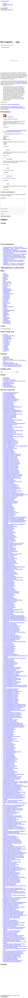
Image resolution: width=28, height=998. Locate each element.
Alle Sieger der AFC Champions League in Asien (13, 615)
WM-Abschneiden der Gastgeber (10, 933)
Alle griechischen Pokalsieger (9, 500)
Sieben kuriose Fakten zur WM (9, 909)
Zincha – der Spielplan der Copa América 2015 (13, 952)
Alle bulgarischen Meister (8, 408)
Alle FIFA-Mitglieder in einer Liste (10, 442)
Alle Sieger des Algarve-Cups (9, 633)
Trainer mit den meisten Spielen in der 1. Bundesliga (14, 922)
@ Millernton (6, 348)
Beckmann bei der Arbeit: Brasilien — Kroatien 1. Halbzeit (15, 781)
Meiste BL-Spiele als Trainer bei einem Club (12, 851)
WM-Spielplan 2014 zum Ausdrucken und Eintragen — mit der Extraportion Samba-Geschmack (14, 939)
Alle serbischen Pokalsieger (8, 614)
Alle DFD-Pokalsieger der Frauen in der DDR (12, 426)
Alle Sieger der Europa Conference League (12, 626)
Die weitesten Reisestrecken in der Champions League (14, 796)
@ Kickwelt (5, 340)
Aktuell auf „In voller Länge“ (14, 267)
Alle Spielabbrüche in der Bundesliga (10, 654)
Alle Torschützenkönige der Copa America (12, 678)
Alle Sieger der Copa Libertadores (10, 624)
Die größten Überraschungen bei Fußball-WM (12, 789)
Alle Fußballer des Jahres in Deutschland (11, 463)
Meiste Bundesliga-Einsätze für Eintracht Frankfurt (13, 857)
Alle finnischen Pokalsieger (8, 450)
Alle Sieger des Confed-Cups (9, 634)
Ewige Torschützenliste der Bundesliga (11, 819)
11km (4, 273)
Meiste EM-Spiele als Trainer (9, 871)
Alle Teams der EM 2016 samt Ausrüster (11, 668)
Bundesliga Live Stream (8, 359)
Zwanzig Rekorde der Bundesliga (10, 958)
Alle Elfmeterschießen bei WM (9, 432)
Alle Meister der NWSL (8, 546)
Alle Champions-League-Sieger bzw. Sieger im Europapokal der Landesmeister (13, 414)
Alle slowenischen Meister (8, 647)
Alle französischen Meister (8, 451)
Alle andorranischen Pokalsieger (9, 398)
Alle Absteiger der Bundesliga (9, 393)
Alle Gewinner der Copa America (10, 486)
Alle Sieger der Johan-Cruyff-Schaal (10, 627)
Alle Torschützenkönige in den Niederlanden (12, 691)
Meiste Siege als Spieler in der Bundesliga (11, 879)
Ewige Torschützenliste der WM (9, 825)
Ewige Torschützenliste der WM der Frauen (12, 826)
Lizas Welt (5, 301)
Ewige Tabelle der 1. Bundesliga (10, 813)
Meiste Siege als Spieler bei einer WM (11, 878)
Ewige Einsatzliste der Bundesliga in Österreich (13, 808)
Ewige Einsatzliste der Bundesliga (10, 807)
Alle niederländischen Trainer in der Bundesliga (13, 569)
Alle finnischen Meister (8, 449)
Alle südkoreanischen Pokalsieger (10, 664)
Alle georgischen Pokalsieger (9, 483)
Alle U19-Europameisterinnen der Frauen (11, 736)
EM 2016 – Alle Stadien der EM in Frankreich (12, 800)
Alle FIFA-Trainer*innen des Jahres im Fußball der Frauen (15, 445)
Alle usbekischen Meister (8, 749)
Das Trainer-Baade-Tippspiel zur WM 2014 (12, 787)
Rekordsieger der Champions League (10, 899)
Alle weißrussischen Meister (9, 756)
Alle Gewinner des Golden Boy (9, 492)
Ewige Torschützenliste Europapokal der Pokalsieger (14, 831)
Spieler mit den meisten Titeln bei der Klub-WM (13, 914)
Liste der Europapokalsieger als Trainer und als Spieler (14, 846)
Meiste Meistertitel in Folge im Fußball (11, 876)
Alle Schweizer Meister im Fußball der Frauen (12, 609)
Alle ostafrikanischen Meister (9, 582)
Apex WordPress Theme (6, 995)
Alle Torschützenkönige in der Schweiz (11, 693)
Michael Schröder (6, 303)
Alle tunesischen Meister (8, 730)
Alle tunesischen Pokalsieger (9, 731)
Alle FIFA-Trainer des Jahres (9, 444)
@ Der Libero (6, 342)
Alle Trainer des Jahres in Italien (9, 720)
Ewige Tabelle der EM (7, 814)
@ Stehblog (5, 346)
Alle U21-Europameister (8, 739)
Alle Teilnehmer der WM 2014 (9, 669)
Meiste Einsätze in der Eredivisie (10, 863)
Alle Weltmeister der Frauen (9, 762)
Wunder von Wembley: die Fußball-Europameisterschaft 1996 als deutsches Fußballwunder (14, 947)
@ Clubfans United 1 (7, 338)
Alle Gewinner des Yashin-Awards (10, 496)
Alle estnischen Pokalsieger (8, 438)
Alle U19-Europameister (8, 735)
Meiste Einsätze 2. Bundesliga (9, 858)
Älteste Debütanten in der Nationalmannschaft (12, 960)
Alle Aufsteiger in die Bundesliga (10, 400)
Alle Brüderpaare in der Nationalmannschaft (12, 406)
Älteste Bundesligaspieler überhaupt (10, 959)
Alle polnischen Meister (8, 587)
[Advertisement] (14, 25)
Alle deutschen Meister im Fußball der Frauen (12, 419)
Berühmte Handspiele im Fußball (10, 783)
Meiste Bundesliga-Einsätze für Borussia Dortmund (13, 853)
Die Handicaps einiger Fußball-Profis (10, 790)
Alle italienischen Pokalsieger (9, 511)
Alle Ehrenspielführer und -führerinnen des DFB (13, 430)
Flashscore (5, 287)
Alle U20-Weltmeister (7, 737)
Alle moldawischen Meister (8, 559)
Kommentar (3, 198)
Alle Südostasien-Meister (8, 665)
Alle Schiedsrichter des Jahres (9, 602)
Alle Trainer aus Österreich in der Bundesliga (12, 713)
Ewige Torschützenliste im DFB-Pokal (11, 832)
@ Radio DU (6, 345)
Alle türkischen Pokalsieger (8, 734)
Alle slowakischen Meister (8, 645)
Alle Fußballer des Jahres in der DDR (11, 461)
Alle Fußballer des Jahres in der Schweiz (11, 462)
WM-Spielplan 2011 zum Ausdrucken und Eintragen (14, 937)
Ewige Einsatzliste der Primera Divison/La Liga (13, 809)
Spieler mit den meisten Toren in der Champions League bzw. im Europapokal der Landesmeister (14, 916)
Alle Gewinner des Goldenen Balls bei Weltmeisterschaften (15, 494)
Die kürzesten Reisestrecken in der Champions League (14, 792)
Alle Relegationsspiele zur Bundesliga (11, 592)
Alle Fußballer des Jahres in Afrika (10, 456)
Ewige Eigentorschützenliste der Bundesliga (12, 806)
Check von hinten (6, 281)
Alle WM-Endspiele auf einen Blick (10, 768)
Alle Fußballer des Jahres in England (10, 464)
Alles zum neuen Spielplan (8, 780)
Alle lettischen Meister (7, 530)
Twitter (4, 5)
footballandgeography (7, 290)
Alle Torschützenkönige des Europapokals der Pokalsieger (15, 685)
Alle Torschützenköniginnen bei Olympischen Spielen (14, 704)
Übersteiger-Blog (6, 320)
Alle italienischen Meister (8, 509)
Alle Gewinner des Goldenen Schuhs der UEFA (13, 495)
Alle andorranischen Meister (9, 397)
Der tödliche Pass (6, 285)
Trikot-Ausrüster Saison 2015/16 (10, 926)
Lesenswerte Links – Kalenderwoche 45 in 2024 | (13, 260)
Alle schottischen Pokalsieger (9, 604)
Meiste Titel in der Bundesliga (9, 884)
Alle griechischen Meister (8, 499)
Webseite (2, 213)
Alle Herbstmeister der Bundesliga (10, 502)
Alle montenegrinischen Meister (9, 562)
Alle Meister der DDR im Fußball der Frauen (12, 544)
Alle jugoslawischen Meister (9, 513)
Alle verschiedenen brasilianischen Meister (12, 751)
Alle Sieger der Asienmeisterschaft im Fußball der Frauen (15, 617)
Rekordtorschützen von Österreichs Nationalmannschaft (14, 902)
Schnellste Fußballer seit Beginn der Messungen (13, 903)
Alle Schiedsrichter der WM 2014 (10, 601)
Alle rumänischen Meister (8, 594)
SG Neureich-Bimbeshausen (9, 310)
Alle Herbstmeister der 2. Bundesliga (10, 501)
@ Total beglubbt (6, 343)
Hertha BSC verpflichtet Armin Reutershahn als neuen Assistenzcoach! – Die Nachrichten (14, 257)
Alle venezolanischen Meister (9, 750)
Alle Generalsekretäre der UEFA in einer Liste (12, 481)
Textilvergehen (6, 317)
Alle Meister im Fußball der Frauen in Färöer (12, 553)
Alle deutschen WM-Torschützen (10, 422)
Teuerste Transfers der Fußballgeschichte (11, 917)
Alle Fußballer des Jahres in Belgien (10, 458)
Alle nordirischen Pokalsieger (9, 571)
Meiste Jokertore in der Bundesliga (10, 875)
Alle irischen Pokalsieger (8, 506)
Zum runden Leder (7, 323)
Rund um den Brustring (8, 306)
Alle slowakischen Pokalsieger (9, 646)
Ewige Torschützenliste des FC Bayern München (13, 827)
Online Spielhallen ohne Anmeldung (10, 363)
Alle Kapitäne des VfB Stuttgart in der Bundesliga (13, 519)
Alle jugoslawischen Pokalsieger (9, 514)
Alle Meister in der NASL (8, 556)
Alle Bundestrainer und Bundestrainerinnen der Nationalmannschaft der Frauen (13, 412)
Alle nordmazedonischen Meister (10, 572)
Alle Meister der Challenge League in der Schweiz (13, 543)
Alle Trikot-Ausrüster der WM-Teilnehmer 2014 (13, 724)
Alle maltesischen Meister (8, 538)
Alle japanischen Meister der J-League (11, 512)
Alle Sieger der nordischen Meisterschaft (11, 628)
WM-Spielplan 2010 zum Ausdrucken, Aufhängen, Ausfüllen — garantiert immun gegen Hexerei (13, 936)
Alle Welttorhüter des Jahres (9, 764)
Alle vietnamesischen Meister (9, 752)
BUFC (8, 168)
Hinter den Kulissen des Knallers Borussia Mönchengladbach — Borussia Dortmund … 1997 (14, 255)
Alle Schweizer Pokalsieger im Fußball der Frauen (13, 611)
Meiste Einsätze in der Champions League (11, 862)
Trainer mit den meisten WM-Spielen (10, 923)
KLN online (5, 299)
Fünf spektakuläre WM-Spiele (9, 835)
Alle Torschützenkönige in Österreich (10, 703)
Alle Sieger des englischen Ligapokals (11, 635)
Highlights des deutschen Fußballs (10, 838)
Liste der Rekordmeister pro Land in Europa (12, 847)
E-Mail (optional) (4, 211)
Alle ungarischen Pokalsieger (9, 747)
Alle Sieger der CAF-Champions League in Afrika (13, 619)
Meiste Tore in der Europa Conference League (12, 888)
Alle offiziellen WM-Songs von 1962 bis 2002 (12, 577)
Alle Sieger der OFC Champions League (11, 629)
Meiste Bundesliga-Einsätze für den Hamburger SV (13, 856)
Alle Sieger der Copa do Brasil (9, 623)
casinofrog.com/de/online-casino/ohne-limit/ (12, 366)
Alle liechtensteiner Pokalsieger (9, 532)
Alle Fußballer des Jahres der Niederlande (11, 455)
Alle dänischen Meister (8, 428)
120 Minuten (5, 274)
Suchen (2, 371)
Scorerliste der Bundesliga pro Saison (10, 908)
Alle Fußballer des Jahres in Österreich (11, 473)
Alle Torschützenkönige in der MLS (10, 692)
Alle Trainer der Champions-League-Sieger (12, 716)
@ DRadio (5, 334)
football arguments (7, 288)
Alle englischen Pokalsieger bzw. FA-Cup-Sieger (13, 436)
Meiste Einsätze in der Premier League (11, 866)
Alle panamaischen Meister (8, 583)
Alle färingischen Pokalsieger (9, 480)
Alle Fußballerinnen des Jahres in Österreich (12, 477)
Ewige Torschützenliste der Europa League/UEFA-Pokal (15, 821)
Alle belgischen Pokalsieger (9, 403)
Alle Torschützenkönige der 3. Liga (10, 673)
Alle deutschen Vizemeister (8, 421)
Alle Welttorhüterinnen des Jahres (10, 766)
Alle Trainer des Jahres (8, 718)
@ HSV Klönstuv (7, 336)
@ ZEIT (5, 351)
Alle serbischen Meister (8, 613)
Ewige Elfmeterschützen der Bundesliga (11, 812)
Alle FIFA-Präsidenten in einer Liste (10, 443)
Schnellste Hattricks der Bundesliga (10, 905)
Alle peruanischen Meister (8, 584)
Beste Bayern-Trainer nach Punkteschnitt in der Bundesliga (15, 786)
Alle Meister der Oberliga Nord (9, 547)
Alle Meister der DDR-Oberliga (9, 545)
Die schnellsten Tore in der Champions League (12, 795)
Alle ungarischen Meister (8, 745)
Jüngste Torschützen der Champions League (12, 843)
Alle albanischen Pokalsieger (9, 396)
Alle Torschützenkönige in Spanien (10, 701)
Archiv (2, 328)
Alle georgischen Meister (8, 482)
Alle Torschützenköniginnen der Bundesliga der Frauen (14, 705)
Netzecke (5, 304)
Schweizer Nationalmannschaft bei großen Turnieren (14, 907)
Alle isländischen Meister (8, 507)
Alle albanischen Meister (8, 394)
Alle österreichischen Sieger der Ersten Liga (12, 777)
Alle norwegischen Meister (8, 575)
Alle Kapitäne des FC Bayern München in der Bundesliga (15, 517)
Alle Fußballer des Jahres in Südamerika (11, 472)
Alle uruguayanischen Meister (9, 748)
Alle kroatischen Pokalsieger (9, 528)
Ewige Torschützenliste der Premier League (12, 822)
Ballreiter (5, 278)
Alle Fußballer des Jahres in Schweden (11, 470)
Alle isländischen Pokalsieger (9, 508)
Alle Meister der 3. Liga (8, 541)
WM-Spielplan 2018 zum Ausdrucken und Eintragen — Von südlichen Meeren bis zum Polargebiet (14, 944)
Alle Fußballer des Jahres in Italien (10, 468)
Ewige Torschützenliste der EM (9, 820)
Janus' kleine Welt (6, 295)
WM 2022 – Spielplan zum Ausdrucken (11, 931)
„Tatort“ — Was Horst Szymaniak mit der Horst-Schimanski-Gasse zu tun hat (15, 249)
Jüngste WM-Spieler (7, 844)
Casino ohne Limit (11, 365)
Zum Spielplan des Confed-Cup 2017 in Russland (13, 953)
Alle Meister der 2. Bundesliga (9, 540)
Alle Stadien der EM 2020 (8, 660)
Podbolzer (5, 305)
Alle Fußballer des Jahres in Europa (10, 466)
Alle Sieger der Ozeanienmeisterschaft (11, 630)
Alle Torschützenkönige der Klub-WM (11, 683)
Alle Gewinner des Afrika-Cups (9, 489)
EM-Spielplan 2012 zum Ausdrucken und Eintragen (13, 805)
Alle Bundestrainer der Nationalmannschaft (12, 410)
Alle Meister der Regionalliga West (10, 551)
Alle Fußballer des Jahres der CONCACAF (12, 454)
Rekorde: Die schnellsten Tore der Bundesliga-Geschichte (15, 897)
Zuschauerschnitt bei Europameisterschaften (12, 954)
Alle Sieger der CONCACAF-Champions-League (13, 622)
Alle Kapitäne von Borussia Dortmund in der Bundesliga (15, 520)
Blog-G (4, 280)
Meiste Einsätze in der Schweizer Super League (13, 867)
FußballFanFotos (6, 291)
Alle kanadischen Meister (8, 515)
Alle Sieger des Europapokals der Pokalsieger (12, 636)
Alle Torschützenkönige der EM (9, 680)
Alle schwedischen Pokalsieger (9, 607)
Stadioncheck (6, 313)
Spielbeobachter (6, 311)
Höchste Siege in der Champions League (11, 839)
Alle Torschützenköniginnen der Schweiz (11, 709)
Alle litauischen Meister (8, 533)
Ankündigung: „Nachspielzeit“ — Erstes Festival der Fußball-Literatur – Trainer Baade (14, 264)
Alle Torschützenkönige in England (10, 694)
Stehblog (5, 316)
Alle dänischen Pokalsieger (8, 429)
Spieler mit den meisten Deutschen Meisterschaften (13, 911)
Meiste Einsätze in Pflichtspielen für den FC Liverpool (14, 869)
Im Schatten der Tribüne (8, 293)
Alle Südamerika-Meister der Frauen (10, 662)
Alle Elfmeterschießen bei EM (9, 431)
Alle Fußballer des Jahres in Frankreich (11, 467)
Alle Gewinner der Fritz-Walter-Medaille (11, 487)
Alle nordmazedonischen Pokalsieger (10, 573)
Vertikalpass (5, 319)
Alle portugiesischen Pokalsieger (10, 590)
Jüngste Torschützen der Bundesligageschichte (12, 841)
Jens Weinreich (6, 297)
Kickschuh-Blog (6, 298)
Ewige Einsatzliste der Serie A (9, 811)
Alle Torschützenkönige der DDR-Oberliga (12, 679)
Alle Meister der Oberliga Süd (9, 549)
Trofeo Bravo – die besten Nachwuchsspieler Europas (14, 927)
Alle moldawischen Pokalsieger (9, 560)
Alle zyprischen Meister (8, 769)
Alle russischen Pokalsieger (8, 597)
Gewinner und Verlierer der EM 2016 (11, 837)
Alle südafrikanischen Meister (9, 661)
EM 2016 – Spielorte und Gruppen (10, 801)
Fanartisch (5, 286)
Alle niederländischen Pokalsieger (10, 568)
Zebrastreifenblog (6, 322)
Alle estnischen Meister (8, 437)
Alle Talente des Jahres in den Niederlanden (12, 667)
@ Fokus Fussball (7, 341)
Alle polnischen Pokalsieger (9, 588)
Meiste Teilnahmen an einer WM (10, 883)
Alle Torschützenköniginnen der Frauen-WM (12, 707)
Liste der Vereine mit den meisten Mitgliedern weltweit (14, 848)
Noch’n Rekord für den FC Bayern (15, 106)
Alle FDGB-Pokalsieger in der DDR (10, 441)
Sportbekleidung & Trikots (8, 383)
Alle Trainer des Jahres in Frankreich (10, 719)
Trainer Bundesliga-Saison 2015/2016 (11, 921)
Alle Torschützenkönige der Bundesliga (11, 674)
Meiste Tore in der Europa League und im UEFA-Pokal (14, 889)
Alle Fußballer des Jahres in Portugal (10, 469)
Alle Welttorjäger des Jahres (9, 767)
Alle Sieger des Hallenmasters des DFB (11, 639)
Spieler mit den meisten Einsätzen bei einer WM (13, 913)
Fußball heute (6, 356)
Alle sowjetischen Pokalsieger (9, 651)
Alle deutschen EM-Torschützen (9, 417)
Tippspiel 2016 (6, 918)
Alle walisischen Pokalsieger (9, 755)
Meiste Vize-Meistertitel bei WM (10, 890)
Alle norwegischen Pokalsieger (9, 576)
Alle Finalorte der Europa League (10, 448)
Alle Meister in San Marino (8, 557)
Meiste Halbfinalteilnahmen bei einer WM (11, 873)
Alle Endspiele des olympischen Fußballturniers (13, 434)
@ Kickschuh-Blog (7, 339)
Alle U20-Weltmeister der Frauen (10, 738)
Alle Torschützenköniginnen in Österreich (11, 712)
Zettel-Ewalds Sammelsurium (13, 104)
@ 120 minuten (6, 349)
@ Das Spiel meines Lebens (9, 335)
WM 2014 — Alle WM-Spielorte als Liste (11, 930)
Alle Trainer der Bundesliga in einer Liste (11, 715)
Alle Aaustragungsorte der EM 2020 (10, 392)
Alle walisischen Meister (8, 754)
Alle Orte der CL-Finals (8, 581)
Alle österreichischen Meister (9, 773)
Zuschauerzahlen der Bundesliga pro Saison (12, 956)
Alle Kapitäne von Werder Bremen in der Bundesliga (14, 524)
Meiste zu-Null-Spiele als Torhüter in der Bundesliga (14, 891)
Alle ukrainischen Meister (8, 743)
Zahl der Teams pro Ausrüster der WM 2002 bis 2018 (14, 950)
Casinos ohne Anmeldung (8, 362)
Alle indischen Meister (7, 504)
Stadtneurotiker (10, 116)
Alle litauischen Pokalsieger (9, 534)
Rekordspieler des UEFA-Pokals (10, 901)
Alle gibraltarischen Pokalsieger (9, 498)
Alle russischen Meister (8, 596)
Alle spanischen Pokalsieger (9, 653)
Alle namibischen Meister (8, 564)
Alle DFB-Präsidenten (7, 425)
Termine (5, 3)
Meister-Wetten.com (7, 384)
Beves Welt (5, 279)
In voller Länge (6, 294)
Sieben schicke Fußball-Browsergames (11, 910)
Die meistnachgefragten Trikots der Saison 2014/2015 (14, 794)
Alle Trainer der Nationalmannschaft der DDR (12, 717)
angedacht (5, 277)
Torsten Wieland (6, 318)
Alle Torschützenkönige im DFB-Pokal (11, 688)
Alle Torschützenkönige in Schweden (11, 700)
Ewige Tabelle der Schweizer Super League (12, 815)
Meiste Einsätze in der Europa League (11, 864)
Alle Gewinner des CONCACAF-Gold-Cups (12, 490)
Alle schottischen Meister (8, 603)
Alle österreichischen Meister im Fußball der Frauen (13, 774)
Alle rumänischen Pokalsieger (9, 595)
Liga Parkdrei (6, 300)
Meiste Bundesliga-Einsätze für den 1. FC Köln (13, 854)
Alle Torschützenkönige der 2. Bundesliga (11, 672)
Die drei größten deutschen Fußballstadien (11, 788)
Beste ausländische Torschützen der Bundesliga (13, 784)
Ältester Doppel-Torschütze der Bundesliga (12, 961)
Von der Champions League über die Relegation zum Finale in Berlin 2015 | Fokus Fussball (14, 131)
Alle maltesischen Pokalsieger (9, 539)
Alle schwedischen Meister (8, 605)
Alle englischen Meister (8, 435)
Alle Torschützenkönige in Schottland (11, 699)
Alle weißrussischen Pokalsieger (9, 757)
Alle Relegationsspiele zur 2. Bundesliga (11, 591)
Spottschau (5, 312)
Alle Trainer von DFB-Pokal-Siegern (10, 722)
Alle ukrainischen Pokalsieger (9, 744)
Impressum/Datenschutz (8, 4)
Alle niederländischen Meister (9, 565)
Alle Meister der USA (7, 552)
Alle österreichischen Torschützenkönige (11, 779)
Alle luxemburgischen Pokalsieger (10, 537)
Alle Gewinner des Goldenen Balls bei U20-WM (13, 493)
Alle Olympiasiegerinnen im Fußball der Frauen (13, 579)
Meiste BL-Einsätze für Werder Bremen (11, 850)
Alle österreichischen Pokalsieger (10, 775)
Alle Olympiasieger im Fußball (9, 578)
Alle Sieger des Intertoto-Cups (9, 640)
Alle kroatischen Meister (8, 527)
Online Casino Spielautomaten (9, 387)
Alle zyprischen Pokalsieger (9, 770)
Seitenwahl (5, 309)
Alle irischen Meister (7, 505)
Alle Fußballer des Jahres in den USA (11, 460)
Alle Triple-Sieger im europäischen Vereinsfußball (13, 726)
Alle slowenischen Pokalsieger (9, 648)
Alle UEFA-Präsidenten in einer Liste (11, 741)
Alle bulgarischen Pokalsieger (9, 409)
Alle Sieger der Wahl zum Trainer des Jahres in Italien (14, 632)
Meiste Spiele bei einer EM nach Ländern (11, 880)
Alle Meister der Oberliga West (9, 550)
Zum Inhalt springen (5, 1)
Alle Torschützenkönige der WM (10, 684)
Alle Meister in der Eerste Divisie (10, 555)
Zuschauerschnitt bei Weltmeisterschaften (11, 955)
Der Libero (5, 284)
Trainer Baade (9, 159)
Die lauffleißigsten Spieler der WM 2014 (11, 793)
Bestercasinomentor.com (8, 385)
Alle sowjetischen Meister (8, 649)
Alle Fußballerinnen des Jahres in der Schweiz (12, 474)
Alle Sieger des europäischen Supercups (11, 637)
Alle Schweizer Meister (8, 608)
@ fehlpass (5, 347)
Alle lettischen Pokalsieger (8, 531)
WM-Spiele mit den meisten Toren (10, 934)
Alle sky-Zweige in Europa (8, 643)
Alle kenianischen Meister (8, 525)
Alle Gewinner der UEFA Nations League (12, 488)
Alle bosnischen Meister (8, 404)
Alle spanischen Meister (8, 652)
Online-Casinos (6, 357)
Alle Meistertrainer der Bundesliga (10, 558)
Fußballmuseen (6, 292)
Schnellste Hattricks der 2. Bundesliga (11, 904)
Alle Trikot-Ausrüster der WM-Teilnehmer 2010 (13, 723)
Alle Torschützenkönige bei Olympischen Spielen (13, 671)
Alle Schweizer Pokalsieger (8, 610)
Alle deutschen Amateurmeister (9, 416)
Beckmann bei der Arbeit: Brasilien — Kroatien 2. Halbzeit (15, 782)
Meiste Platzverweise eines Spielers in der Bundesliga (14, 877)
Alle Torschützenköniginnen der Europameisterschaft (14, 706)
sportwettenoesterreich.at (8, 382)
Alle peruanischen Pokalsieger (9, 585)
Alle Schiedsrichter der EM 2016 (10, 598)
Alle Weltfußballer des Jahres (9, 760)
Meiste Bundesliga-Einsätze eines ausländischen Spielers (14, 852)
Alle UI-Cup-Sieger (7, 742)
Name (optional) (4, 208)
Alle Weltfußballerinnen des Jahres (10, 761)
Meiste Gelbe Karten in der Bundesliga (11, 872)
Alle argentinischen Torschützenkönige (11, 399)
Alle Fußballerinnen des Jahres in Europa (11, 476)
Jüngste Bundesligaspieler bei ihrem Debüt (12, 840)
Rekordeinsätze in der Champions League (11, 898)
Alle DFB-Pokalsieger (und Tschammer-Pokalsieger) (14, 423)
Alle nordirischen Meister (8, 570)
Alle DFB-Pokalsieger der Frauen (10, 424)
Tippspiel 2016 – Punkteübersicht (10, 920)
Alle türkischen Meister (8, 732)
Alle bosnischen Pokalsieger (9, 405)
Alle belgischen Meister (8, 402)
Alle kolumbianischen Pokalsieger (10, 526)
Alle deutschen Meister (8, 418)
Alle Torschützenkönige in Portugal (10, 698)
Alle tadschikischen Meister (8, 666)
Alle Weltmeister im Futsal (8, 763)
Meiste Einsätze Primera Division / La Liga (12, 870)
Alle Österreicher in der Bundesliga (10, 771)
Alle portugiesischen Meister (9, 589)
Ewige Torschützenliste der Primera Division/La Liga (14, 824)
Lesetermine (20, 264)
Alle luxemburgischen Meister (9, 536)
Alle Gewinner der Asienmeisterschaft (11, 485)
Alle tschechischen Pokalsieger (9, 729)
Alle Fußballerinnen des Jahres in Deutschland (12, 475)
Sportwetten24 (6, 377)
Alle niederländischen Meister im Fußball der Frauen (14, 566)
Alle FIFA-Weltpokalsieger (8, 447)
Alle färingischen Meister (8, 479)
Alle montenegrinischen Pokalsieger (10, 563)
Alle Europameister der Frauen (9, 440)
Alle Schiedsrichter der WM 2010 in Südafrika (12, 600)
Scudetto (5, 307)
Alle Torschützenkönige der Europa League (12, 681)
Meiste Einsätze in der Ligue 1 (9, 865)
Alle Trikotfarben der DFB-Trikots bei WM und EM (14, 725)
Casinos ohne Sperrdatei (11, 379)
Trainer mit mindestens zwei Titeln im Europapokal (13, 924)
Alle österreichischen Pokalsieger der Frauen (12, 776)
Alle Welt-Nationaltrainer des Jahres (10, 758)
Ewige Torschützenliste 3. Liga (9, 818)
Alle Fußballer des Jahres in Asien (10, 457)
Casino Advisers (6, 378)
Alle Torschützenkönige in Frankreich (11, 696)
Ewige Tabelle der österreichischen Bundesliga (12, 816)
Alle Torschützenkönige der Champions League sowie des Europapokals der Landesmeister (15, 676)
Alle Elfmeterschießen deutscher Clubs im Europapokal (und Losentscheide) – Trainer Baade (14, 251)
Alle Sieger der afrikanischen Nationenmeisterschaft (13, 616)
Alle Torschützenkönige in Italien (10, 697)
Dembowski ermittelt (7, 282)
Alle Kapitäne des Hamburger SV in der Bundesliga (14, 518)
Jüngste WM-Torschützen (8, 845)
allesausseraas (6, 275)
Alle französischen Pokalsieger (9, 453)
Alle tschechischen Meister (8, 728)
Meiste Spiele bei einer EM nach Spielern (11, 882)
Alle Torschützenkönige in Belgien (10, 690)
